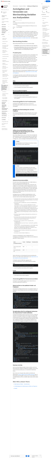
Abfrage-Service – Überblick (4, 16)
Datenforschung (4, 58)
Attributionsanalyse (5, 41)
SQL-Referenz (4, 119)
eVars (43, 20)
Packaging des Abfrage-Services (5, 19)
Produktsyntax (44, 18)
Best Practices (4, 117)
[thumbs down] (28, 456)
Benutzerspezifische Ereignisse (45, 23)
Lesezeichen (43, 12)
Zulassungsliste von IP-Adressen (5, 124)
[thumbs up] (26, 456)
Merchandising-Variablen (45, 16)
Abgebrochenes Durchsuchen (4, 39)
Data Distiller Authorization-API (4, 113)
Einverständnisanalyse (5, 54)
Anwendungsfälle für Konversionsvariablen (45, 43)
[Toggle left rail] (9, 3)
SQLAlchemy (4, 91)
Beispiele (15, 388)
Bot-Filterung (4, 43)
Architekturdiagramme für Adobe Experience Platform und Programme (25, 386)
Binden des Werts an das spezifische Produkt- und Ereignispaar (46, 46)
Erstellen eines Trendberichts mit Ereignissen (4, 51)
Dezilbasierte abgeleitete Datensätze (5, 61)
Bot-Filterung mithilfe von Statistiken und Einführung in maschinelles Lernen (5, 47)
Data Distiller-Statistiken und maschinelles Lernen (5, 29)
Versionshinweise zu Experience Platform (4, 129)
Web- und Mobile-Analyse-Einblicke (4, 98)
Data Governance (4, 115)
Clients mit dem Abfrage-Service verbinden (4, 106)
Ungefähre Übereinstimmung (4, 64)
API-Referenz (3, 126)
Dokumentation (15, 6)
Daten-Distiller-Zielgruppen (4, 32)
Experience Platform (22, 6)
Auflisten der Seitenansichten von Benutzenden (5, 67)
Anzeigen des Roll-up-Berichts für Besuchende (5, 94)
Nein (46, 9)
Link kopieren (48, 12)
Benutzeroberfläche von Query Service (5, 109)
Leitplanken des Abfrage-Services (5, 22)
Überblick (3, 36)
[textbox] (5, 9)
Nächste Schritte (44, 55)
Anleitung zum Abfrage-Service (32, 6)
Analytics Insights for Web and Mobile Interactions (26, 374)
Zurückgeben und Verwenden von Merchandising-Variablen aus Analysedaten (5, 87)
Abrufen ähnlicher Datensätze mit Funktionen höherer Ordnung (5, 82)
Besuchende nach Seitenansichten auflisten (4, 71)
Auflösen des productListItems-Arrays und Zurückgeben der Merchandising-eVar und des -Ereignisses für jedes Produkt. (46, 35)
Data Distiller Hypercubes (4, 103)
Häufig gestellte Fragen (5, 121)
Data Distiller (4, 26)
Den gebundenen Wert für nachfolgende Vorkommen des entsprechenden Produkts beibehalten (46, 51)
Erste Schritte (4, 24)
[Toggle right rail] (42, 3)
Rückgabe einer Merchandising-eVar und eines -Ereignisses (46, 29)
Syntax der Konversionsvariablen (45, 40)
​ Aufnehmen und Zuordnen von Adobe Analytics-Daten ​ (22, 37)
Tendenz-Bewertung (5, 78)
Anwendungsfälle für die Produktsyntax (45, 26)
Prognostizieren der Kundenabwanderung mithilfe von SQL (5, 75)
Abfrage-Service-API (4, 111)
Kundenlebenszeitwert (5, 56)
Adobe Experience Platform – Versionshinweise (22, 384)
